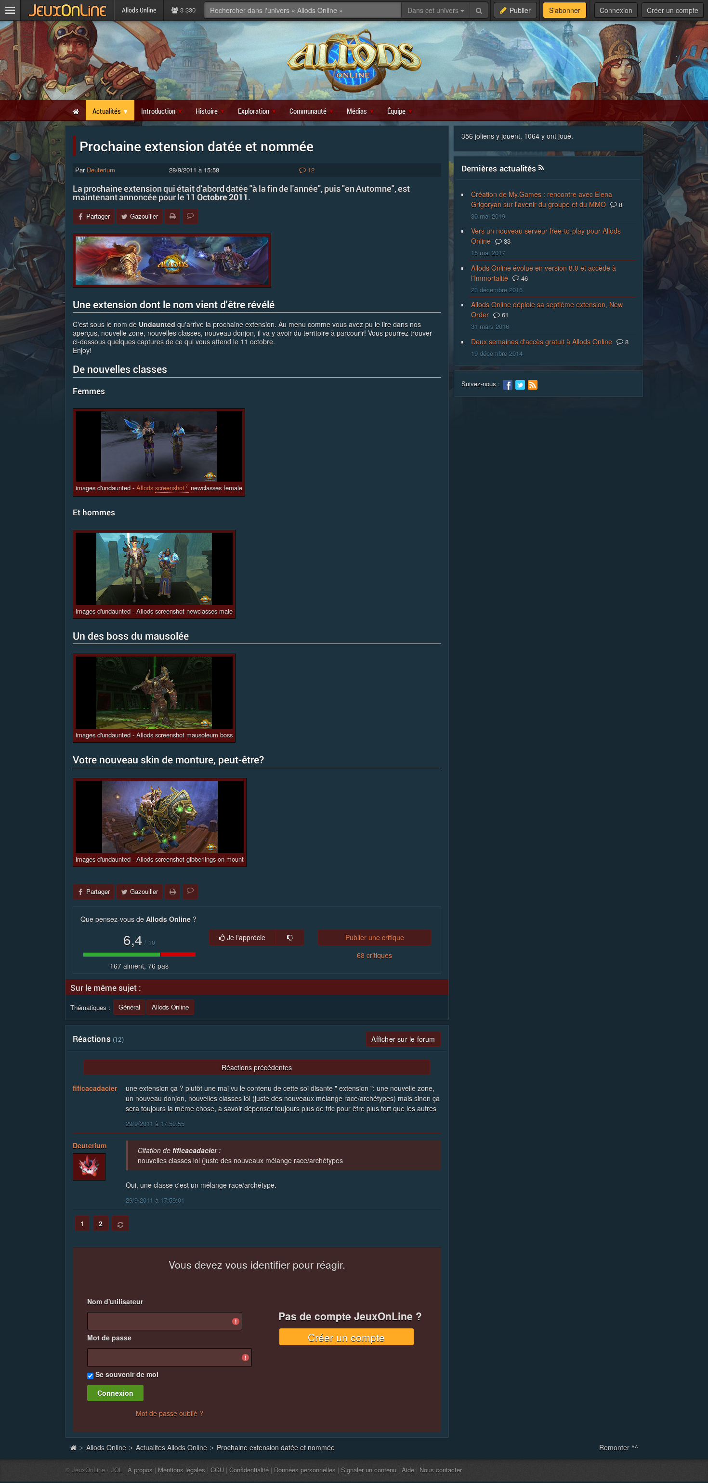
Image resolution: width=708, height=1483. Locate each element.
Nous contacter (441, 1469)
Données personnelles (305, 1469)
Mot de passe (109, 1337)
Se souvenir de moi (126, 1374)
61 (504, 314)
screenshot (169, 487)
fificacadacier (95, 1088)
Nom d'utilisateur (115, 1301)
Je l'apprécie (245, 937)
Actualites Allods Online (171, 1447)
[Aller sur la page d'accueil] (73, 1447)
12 (310, 169)
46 (523, 278)
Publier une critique (374, 937)
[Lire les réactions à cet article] (190, 216)
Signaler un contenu (368, 1469)
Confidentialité (249, 1469)
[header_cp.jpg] (172, 260)
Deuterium (101, 169)
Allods (144, 487)
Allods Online (106, 1447)
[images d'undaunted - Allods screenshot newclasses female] (159, 446)
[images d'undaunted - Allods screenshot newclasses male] (154, 569)
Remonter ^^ (618, 1447)
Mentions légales (181, 1469)
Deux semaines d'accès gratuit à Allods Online (541, 341)
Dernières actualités (499, 168)
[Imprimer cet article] (172, 216)
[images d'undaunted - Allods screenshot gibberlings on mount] (160, 817)
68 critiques (374, 955)
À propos (140, 1469)
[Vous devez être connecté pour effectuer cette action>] (289, 937)
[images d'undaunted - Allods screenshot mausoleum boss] (154, 692)
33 (506, 241)
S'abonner (564, 10)
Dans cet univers (433, 10)
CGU (217, 1469)
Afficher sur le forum (403, 1039)
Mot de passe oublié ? (169, 1413)
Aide (408, 1469)
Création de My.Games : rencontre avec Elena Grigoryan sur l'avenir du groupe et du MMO (541, 199)
